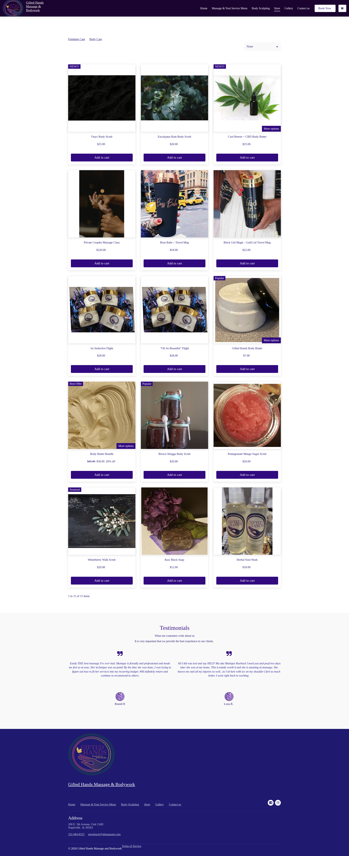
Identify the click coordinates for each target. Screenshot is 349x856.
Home (203, 8)
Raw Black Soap (174, 559)
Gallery (288, 8)
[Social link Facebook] (271, 803)
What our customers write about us (174, 635)
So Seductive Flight (102, 348)
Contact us (303, 8)
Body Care (95, 39)
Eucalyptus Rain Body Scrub (174, 136)
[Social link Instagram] (278, 803)
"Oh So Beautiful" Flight (174, 348)
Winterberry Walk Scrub (102, 559)
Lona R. (229, 703)
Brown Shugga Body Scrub (174, 453)
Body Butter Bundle (101, 453)
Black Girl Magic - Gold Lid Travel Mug (247, 242)
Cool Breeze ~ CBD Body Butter (247, 136)
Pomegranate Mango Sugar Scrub (247, 453)
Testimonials (174, 628)
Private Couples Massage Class (102, 242)
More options (271, 128)
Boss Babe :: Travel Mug (174, 242)
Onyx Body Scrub (101, 136)
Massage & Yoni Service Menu (229, 8)
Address (75, 818)
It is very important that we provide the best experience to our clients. (174, 641)
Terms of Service (131, 846)
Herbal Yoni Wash (247, 559)
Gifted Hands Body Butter (247, 348)
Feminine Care (76, 39)
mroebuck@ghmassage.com (104, 834)
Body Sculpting (261, 8)
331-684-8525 (76, 834)
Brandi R (120, 703)
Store (277, 8)
